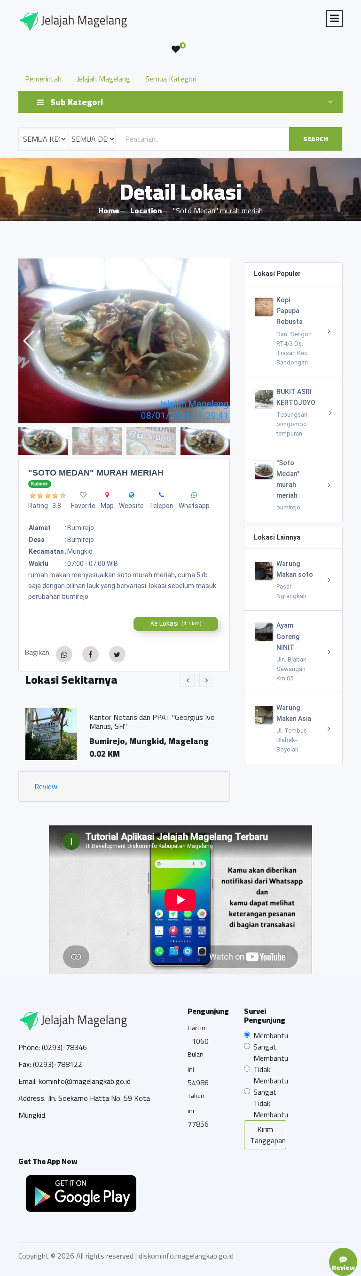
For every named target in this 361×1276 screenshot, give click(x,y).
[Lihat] (124, 340)
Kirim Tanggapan (268, 1134)
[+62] (161, 495)
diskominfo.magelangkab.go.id (186, 1256)
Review (45, 786)
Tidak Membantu (270, 1075)
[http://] (131, 495)
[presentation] (187, 680)
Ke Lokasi (176, 623)
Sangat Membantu (270, 1052)
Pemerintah (43, 79)
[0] (176, 49)
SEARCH (315, 139)
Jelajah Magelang (103, 79)
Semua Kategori (170, 79)
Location (146, 210)
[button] (218, 341)
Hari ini (197, 1028)
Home (108, 210)
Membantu (270, 1035)
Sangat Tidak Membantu (270, 1103)
